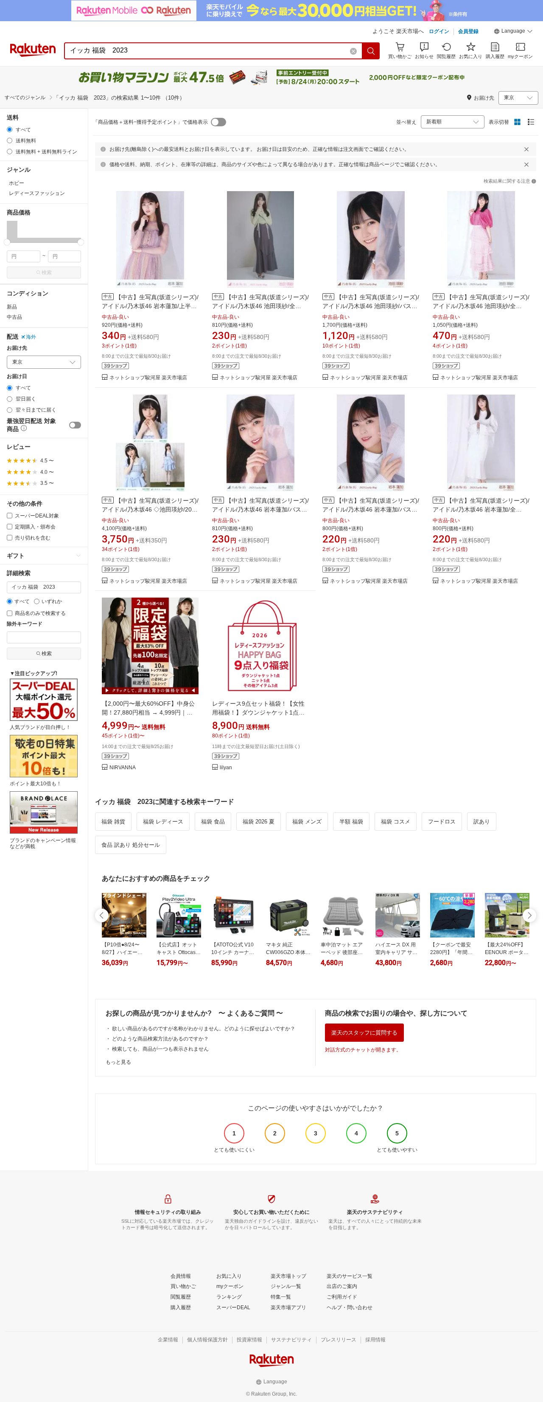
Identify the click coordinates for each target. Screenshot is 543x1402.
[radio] (9, 129)
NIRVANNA (122, 768)
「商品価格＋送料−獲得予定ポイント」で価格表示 (150, 122)
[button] (513, 32)
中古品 (14, 317)
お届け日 (17, 376)
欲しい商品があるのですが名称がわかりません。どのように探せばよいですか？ (203, 1029)
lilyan (226, 768)
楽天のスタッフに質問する (364, 1032)
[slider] (7, 242)
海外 (31, 337)
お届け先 (17, 348)
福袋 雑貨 (113, 821)
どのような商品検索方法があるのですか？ (160, 1039)
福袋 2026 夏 (258, 821)
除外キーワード (24, 624)
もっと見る (118, 1062)
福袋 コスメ (395, 821)
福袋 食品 (213, 821)
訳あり (481, 821)
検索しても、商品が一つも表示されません (160, 1049)
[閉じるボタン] (526, 149)
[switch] (75, 425)
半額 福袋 (351, 821)
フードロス (442, 821)
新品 (12, 307)
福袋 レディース (163, 821)
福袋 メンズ (307, 821)
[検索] (371, 50)
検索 (47, 272)
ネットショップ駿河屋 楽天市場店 (148, 378)
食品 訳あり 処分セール (130, 845)
